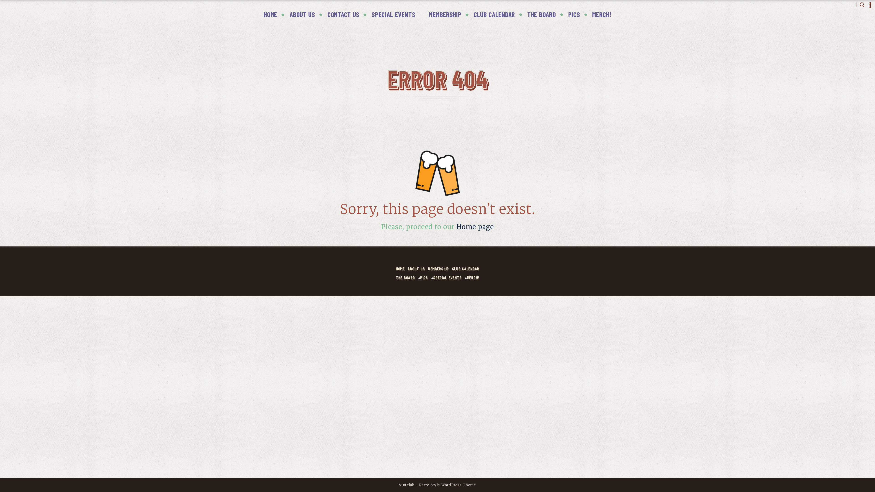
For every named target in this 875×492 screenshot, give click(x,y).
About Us (302, 14)
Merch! (601, 14)
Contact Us (343, 14)
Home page (475, 227)
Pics (574, 14)
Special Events (393, 14)
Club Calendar (494, 14)
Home (270, 14)
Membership (445, 14)
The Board (541, 14)
